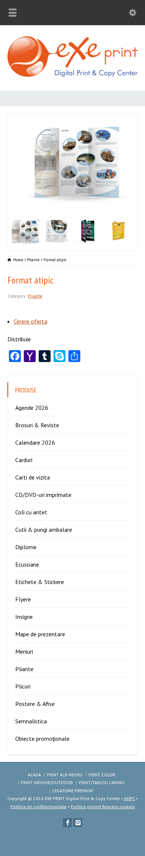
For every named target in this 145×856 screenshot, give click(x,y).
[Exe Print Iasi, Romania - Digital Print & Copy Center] (72, 74)
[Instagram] (77, 822)
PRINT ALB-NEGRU (65, 774)
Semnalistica (31, 721)
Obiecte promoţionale (42, 738)
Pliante (35, 296)
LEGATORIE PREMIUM (72, 790)
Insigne (24, 616)
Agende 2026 (31, 407)
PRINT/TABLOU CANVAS (102, 782)
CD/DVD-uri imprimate (43, 494)
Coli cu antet (31, 512)
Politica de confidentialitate (38, 806)
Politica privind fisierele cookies (103, 806)
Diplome (25, 547)
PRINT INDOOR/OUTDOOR (47, 782)
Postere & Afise (35, 703)
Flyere (23, 599)
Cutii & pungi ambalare (43, 529)
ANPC (129, 798)
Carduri (23, 460)
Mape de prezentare (40, 634)
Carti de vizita (32, 477)
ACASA (34, 774)
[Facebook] (67, 822)
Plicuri (22, 686)
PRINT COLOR (101, 774)
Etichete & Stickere (39, 581)
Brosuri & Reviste (37, 425)
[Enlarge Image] (52, 119)
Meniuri (24, 651)
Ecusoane (27, 564)
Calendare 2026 (35, 442)
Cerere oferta (30, 321)
